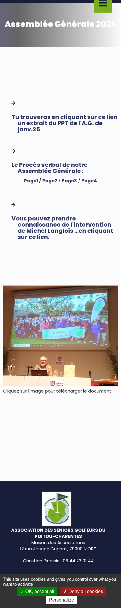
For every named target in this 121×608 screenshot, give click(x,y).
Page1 (31, 181)
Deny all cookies (85, 591)
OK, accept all (39, 591)
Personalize (61, 599)
